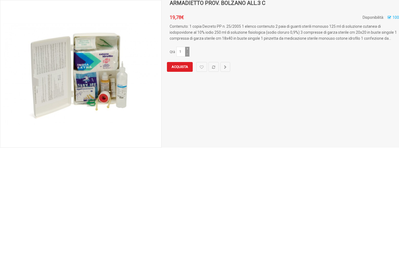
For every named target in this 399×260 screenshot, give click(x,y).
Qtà (172, 52)
